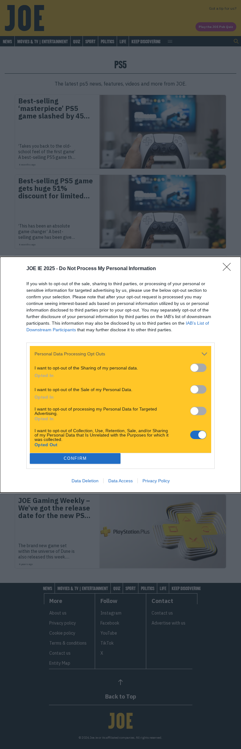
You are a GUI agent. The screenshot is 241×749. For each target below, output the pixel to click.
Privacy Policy (156, 480)
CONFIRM (75, 458)
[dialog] (120, 375)
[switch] (198, 368)
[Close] (229, 269)
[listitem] (120, 354)
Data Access (120, 480)
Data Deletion (85, 480)
